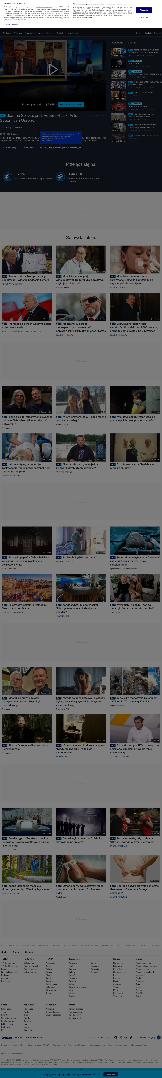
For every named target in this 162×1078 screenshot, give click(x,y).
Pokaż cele (143, 17)
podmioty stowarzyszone (44, 7)
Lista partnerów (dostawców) (82, 17)
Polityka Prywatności (11, 24)
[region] (81, 14)
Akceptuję (144, 10)
